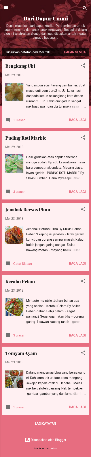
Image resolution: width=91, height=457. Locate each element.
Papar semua (75, 52)
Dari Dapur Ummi (45, 18)
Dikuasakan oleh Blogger (48, 440)
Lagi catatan (45, 423)
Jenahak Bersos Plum (27, 209)
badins (53, 448)
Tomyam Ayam (21, 353)
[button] (83, 66)
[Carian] (84, 9)
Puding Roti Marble (25, 138)
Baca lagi (77, 120)
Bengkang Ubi (20, 66)
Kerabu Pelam (20, 281)
